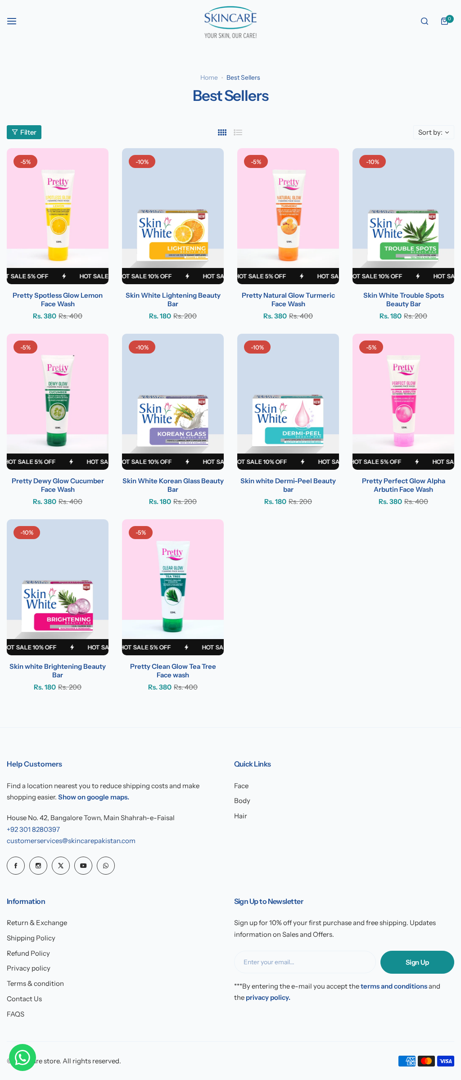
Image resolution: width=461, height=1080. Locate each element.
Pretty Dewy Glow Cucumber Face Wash (58, 485)
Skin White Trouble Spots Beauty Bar (403, 299)
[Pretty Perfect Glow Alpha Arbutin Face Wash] (403, 402)
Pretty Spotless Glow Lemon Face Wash (58, 299)
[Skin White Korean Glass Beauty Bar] (173, 402)
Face (241, 785)
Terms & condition (35, 983)
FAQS (15, 1014)
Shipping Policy (31, 938)
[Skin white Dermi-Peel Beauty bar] (288, 402)
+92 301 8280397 (33, 829)
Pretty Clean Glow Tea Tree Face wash (173, 670)
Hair (240, 816)
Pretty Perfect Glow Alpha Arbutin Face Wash (403, 485)
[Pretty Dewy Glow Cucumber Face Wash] (57, 402)
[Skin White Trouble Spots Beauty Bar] (403, 216)
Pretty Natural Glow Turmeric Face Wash (288, 299)
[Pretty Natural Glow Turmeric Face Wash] (288, 216)
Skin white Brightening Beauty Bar (57, 670)
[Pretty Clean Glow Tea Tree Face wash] (173, 587)
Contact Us (24, 998)
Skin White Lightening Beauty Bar (173, 299)
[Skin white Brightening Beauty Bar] (57, 587)
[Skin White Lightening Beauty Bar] (173, 216)
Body (242, 800)
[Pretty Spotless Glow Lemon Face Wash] (57, 216)
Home (209, 77)
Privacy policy (28, 968)
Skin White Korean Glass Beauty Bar (173, 485)
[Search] (424, 21)
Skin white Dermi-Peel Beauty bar (288, 485)
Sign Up (417, 962)
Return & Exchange (37, 922)
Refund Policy (28, 953)
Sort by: (430, 132)
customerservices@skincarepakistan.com (71, 840)
